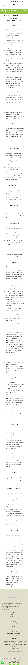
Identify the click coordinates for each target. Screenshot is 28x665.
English (17, 1)
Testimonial (13, 619)
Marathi (25, 1)
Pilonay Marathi (13, 623)
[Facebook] (14, 663)
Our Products (13, 616)
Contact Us (13, 621)
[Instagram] (18, 663)
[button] (14, 4)
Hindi (21, 1)
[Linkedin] (10, 663)
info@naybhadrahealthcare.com (15, 651)
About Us (13, 614)
